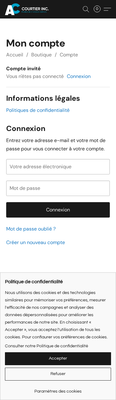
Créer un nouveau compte (35, 242)
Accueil (14, 54)
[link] (58, 389)
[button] (28, 9)
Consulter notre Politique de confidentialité (46, 346)
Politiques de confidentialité (38, 110)
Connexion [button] (79, 76)
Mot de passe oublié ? (31, 229)
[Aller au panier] (99, 9)
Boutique (41, 54)
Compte (69, 54)
